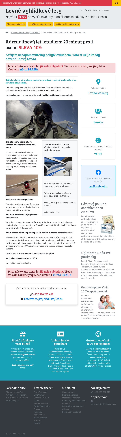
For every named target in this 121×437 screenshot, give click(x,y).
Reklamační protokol (71, 412)
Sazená (37, 409)
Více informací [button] (75, 3)
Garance (96, 10)
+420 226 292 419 (43, 294)
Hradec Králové (41, 403)
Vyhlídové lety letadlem (16, 395)
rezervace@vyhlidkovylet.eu (43, 299)
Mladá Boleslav (40, 417)
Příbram (37, 420)
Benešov (37, 423)
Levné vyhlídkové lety (34, 10)
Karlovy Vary (39, 415)
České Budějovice (42, 406)
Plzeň (36, 400)
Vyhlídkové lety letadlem (40, 24)
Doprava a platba (70, 395)
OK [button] (116, 3)
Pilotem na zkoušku (16, 24)
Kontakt (105, 10)
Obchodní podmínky (71, 398)
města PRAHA (28, 69)
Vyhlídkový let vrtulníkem (67, 24)
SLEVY (22, 17)
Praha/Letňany (40, 392)
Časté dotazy (68, 392)
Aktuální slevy (85, 10)
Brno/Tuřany (39, 395)
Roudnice (38, 412)
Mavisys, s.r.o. (19, 434)
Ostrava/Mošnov (41, 398)
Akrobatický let (12, 400)
